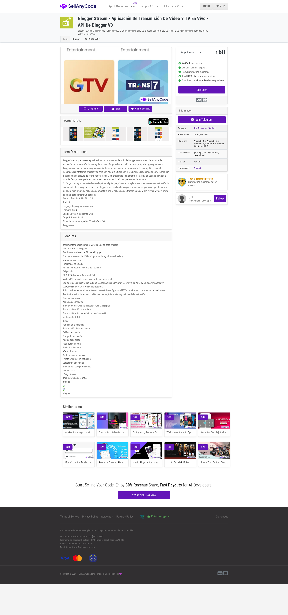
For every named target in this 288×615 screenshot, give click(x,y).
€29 (68, 417)
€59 (102, 447)
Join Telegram (204, 119)
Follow (220, 198)
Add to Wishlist (142, 108)
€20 (68, 447)
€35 (135, 417)
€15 (169, 447)
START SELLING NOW (144, 495)
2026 (74, 574)
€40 (135, 447)
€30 (102, 417)
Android (212, 128)
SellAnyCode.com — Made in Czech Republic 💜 (100, 574)
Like (118, 108)
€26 (203, 447)
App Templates (200, 128)
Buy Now (202, 89)
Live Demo (93, 108)
